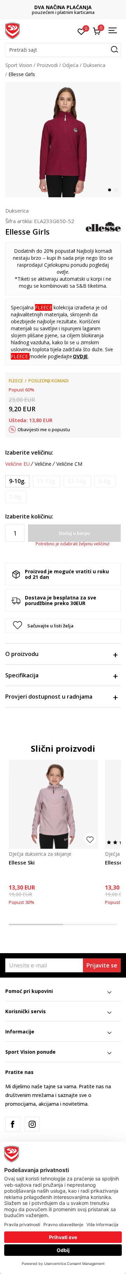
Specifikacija (21, 675)
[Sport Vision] (12, 30)
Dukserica (94, 65)
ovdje (62, 271)
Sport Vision (18, 65)
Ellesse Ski (22, 862)
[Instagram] (32, 1124)
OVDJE (80, 356)
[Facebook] (13, 1124)
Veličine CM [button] (69, 464)
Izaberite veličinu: (29, 452)
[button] (63, 50)
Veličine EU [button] (17, 464)
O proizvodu (21, 654)
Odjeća (70, 65)
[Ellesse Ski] (53, 804)
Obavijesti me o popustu (44, 429)
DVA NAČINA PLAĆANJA (63, 7)
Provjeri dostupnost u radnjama (48, 696)
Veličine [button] (43, 464)
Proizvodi (47, 65)
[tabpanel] (63, 139)
